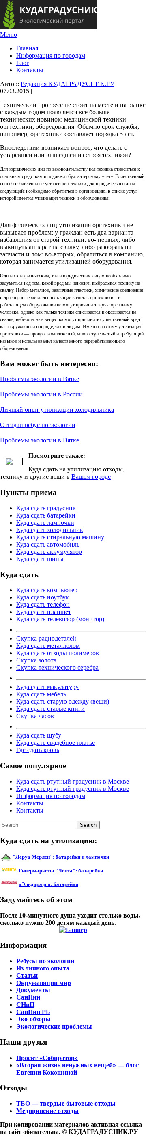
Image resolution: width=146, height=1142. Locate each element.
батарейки (79, 871)
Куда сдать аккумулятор (49, 551)
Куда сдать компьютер (46, 590)
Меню (8, 34)
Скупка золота (36, 660)
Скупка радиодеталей (46, 638)
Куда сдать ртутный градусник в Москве (72, 781)
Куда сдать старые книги (50, 708)
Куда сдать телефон (43, 604)
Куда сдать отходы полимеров (57, 653)
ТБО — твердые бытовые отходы (66, 1103)
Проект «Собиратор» (47, 1057)
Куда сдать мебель (41, 694)
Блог (22, 62)
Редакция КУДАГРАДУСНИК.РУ (67, 83)
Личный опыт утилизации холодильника (57, 409)
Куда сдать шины (40, 558)
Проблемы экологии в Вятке (39, 378)
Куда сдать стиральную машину (60, 537)
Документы (33, 990)
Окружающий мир (43, 982)
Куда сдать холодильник (49, 529)
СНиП (25, 1004)
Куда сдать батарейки (45, 515)
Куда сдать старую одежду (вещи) (62, 701)
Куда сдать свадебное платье (55, 742)
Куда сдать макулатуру (47, 686)
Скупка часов (35, 715)
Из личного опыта (42, 968)
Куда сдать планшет (43, 611)
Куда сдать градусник (46, 508)
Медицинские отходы (47, 1110)
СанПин (28, 997)
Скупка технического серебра (57, 667)
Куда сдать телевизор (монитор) (60, 619)
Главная (27, 48)
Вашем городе (91, 476)
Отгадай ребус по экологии (37, 424)
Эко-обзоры (33, 1019)
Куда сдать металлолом (48, 645)
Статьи (27, 975)
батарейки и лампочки (61, 857)
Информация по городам (50, 55)
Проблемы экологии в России (41, 394)
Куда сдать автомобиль (47, 544)
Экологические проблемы (54, 1026)
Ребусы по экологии (45, 961)
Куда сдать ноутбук (42, 597)
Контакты (29, 70)
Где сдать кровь (37, 749)
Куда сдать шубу (38, 735)
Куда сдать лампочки (45, 522)
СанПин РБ (33, 1011)
